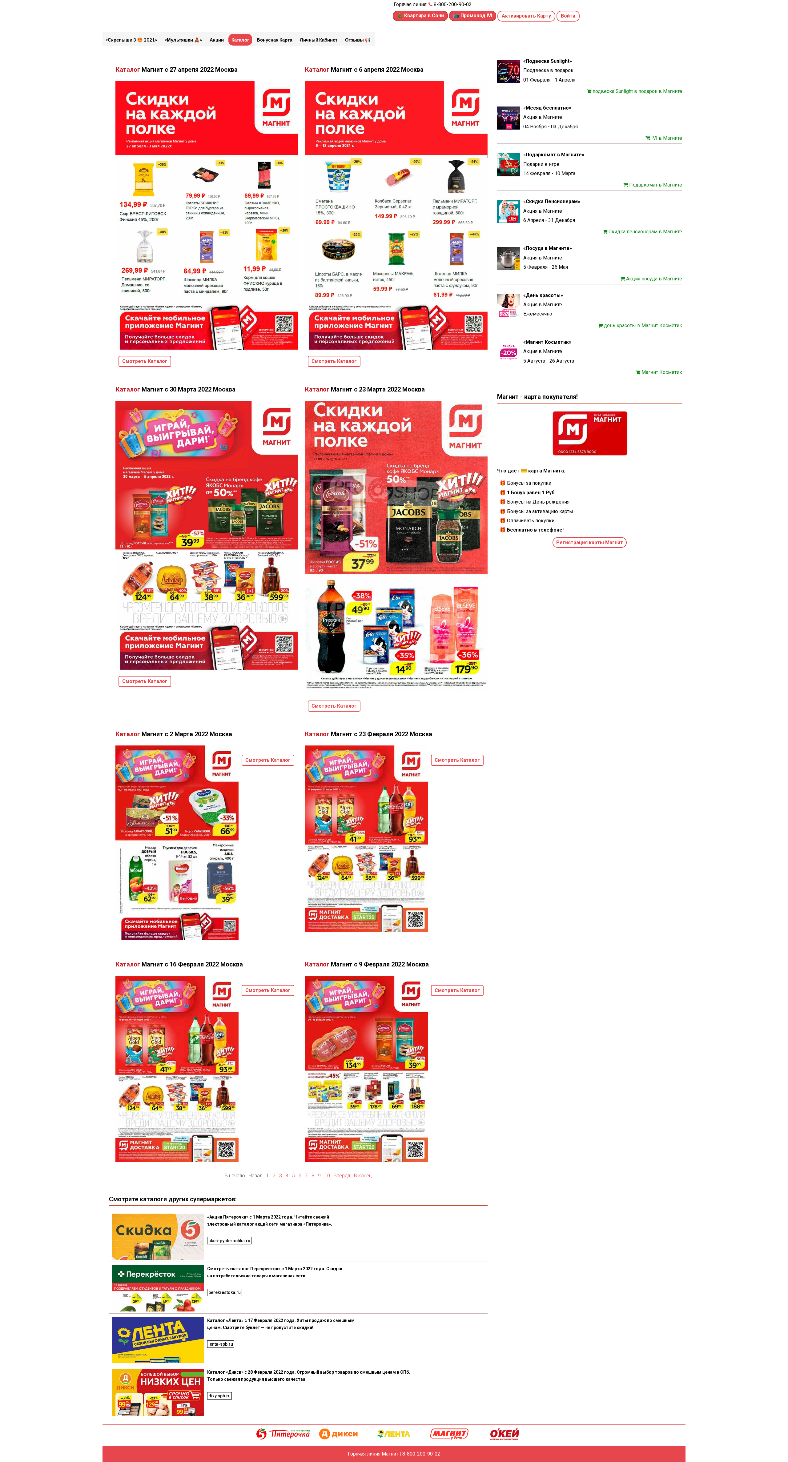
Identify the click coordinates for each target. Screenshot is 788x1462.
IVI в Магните (666, 138)
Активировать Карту (526, 16)
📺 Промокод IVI (472, 15)
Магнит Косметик (661, 372)
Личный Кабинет (318, 39)
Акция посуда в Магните (653, 279)
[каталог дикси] (338, 1433)
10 (327, 1176)
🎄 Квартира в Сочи (420, 15)
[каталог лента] (394, 1433)
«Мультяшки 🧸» (183, 39)
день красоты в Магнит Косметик (642, 325)
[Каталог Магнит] (449, 1433)
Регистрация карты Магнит (589, 542)
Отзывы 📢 (358, 39)
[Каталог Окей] (505, 1433)
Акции (217, 39)
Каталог (240, 39)
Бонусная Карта (274, 39)
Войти (568, 16)
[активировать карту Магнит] (589, 433)
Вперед (342, 1176)
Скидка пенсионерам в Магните (644, 232)
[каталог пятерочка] (283, 1433)
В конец (363, 1176)
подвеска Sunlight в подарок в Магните (636, 91)
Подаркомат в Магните (655, 185)
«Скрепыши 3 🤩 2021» (131, 39)
